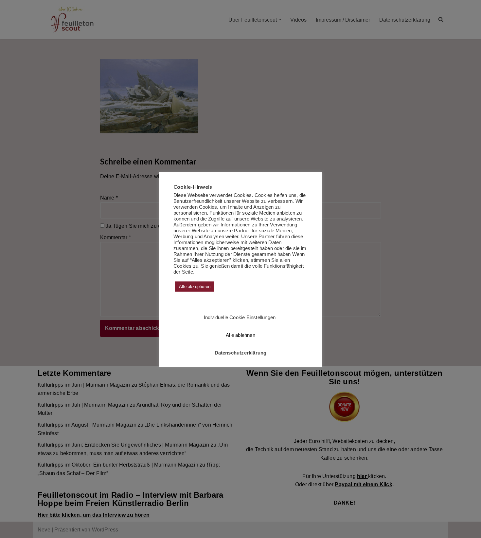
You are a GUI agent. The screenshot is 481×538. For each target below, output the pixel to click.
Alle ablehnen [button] (240, 335)
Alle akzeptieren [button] (194, 286)
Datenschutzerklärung (241, 352)
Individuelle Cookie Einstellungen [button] (240, 317)
